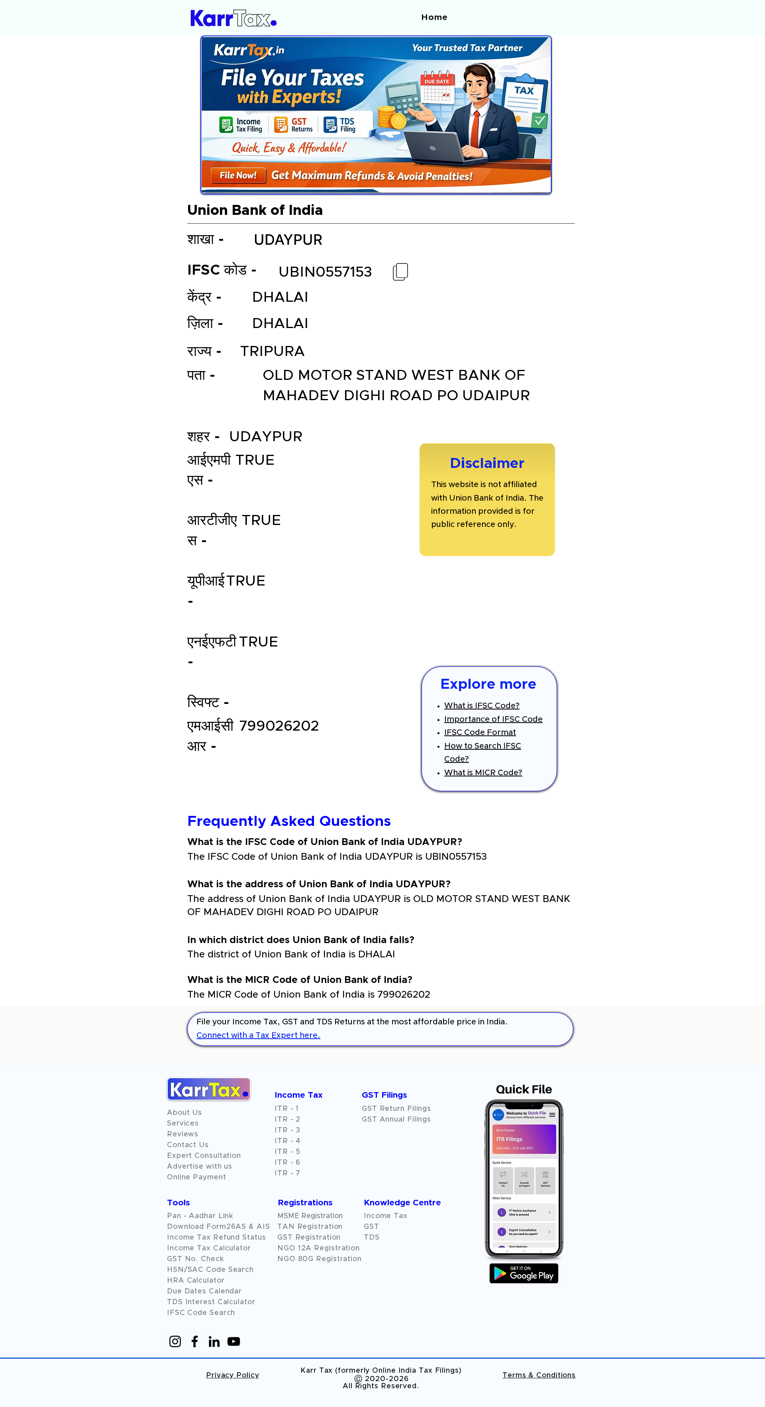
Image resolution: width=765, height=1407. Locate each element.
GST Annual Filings (396, 1119)
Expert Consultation (204, 1155)
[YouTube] (233, 1341)
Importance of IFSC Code (493, 719)
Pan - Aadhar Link (200, 1216)
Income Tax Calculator (209, 1248)
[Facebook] (194, 1341)
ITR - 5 (287, 1151)
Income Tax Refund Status (216, 1237)
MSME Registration (310, 1216)
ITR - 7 (287, 1173)
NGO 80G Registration (319, 1259)
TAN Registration (310, 1226)
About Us (184, 1112)
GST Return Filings (396, 1108)
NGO (287, 1248)
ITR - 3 (287, 1130)
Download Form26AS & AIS (218, 1226)
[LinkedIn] (214, 1341)
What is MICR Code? (483, 773)
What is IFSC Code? (482, 706)
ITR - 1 (287, 1108)
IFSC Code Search (201, 1313)
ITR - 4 (287, 1141)
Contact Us (188, 1145)
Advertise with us (199, 1166)
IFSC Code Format (480, 733)
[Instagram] (175, 1341)
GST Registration (309, 1237)
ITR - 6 (287, 1162)
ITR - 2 (287, 1119)
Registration (337, 1248)
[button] (182, 1134)
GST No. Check (195, 1259)
